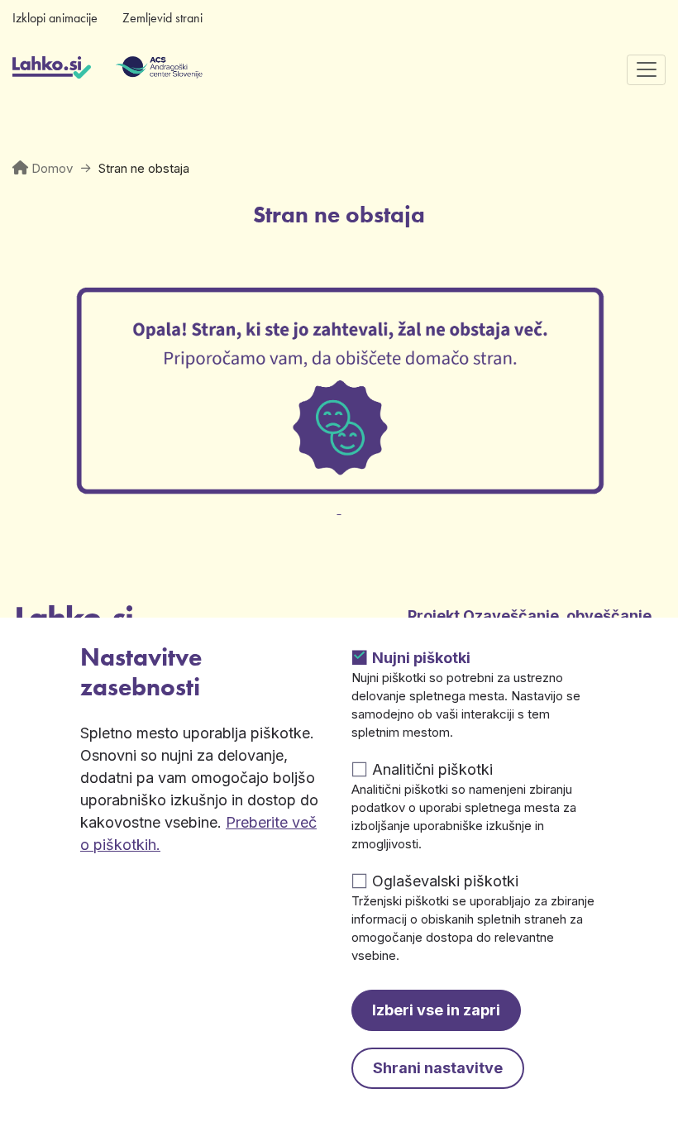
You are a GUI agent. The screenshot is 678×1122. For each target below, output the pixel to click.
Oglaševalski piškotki (445, 881)
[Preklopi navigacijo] (646, 70)
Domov (52, 168)
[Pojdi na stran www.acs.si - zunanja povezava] (134, 69)
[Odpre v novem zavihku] (339, 499)
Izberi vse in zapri (436, 1010)
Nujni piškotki (421, 657)
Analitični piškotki (432, 769)
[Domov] (51, 69)
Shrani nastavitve (438, 1068)
